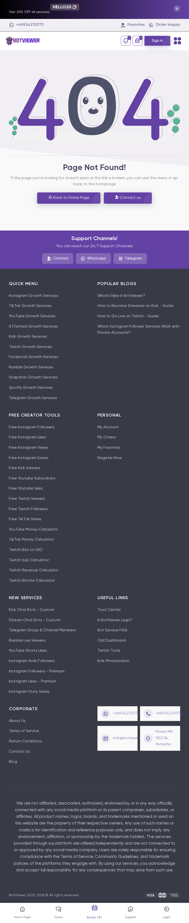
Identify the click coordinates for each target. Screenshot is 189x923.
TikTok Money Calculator (31, 540)
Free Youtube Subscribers (32, 478)
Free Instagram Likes (27, 437)
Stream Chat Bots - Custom (35, 620)
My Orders (106, 437)
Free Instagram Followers (31, 427)
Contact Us (19, 752)
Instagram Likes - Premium (32, 681)
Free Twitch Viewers (27, 499)
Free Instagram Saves (28, 458)
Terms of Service (24, 731)
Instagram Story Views (29, 692)
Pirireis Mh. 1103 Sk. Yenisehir (165, 738)
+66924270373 (126, 713)
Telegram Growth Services (33, 398)
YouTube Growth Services (32, 316)
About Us (17, 721)
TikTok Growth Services (30, 306)
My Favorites (108, 448)
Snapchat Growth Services (33, 377)
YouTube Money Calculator (33, 530)
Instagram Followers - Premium (36, 671)
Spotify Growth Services (31, 388)
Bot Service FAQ (112, 630)
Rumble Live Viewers (27, 641)
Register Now (109, 458)
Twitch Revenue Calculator (33, 570)
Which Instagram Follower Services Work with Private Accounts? (138, 330)
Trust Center (109, 610)
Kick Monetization (113, 661)
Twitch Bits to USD (26, 550)
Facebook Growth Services (33, 357)
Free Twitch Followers (28, 509)
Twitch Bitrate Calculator (32, 581)
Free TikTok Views (25, 519)
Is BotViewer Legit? (114, 620)
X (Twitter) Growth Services (33, 327)
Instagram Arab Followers (32, 661)
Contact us (130, 198)
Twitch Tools (108, 651)
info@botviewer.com (131, 738)
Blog (13, 762)
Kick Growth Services (28, 337)
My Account (108, 427)
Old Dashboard (111, 641)
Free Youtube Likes (26, 488)
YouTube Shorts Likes (28, 651)
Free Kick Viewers (24, 468)
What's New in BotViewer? (121, 296)
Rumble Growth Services (31, 367)
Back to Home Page (70, 198)
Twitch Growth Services (30, 347)
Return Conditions (25, 741)
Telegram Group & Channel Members (42, 630)
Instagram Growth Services (33, 296)
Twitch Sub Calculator (29, 560)
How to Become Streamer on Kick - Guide (135, 306)
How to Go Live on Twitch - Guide (128, 316)
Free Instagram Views (28, 448)
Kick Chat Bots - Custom (31, 610)
